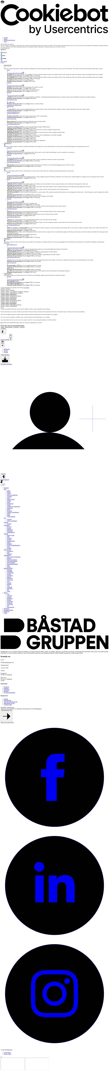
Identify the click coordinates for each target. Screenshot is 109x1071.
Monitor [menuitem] (9, 600)
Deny (2, 327)
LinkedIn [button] (9, 83)
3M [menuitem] (8, 605)
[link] (8, 490)
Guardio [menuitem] (9, 597)
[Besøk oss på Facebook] (54, 830)
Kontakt (6, 352)
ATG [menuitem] (8, 594)
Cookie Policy (7, 1052)
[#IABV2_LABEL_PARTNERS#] (8, 303)
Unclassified (7, 273)
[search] (1, 485)
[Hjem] (2, 482)
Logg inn (3, 474)
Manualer (6, 691)
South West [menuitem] (10, 601)
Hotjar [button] (8, 180)
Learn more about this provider (15, 73)
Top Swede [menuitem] (10, 604)
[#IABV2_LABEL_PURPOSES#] (8, 294)
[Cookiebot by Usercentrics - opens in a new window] (54, 35)
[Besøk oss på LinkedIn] (54, 939)
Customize (16, 327)
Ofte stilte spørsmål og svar (10, 701)
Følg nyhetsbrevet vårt (6, 710)
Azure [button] (8, 70)
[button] (57, 106)
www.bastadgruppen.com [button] (13, 125)
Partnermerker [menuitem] (10, 607)
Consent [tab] (6, 37)
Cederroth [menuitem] (9, 595)
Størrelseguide (7, 700)
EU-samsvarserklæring (9, 692)
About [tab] (5, 41)
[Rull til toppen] (1, 1057)
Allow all (22, 327)
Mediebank (6, 349)
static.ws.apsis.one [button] (11, 119)
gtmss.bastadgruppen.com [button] (13, 217)
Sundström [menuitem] (9, 603)
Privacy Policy (7, 1054)
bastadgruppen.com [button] (12, 100)
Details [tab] (5, 39)
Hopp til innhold (5, 339)
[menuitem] (6, 488)
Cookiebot (26, 287)
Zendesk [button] (9, 93)
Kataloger (6, 688)
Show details (4, 61)
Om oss (6, 350)
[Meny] (3, 484)
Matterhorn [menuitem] (10, 598)
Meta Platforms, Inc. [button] (12, 245)
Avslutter (3, 328)
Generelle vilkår (8, 704)
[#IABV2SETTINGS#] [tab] (9, 40)
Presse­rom (6, 687)
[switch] (1, 54)
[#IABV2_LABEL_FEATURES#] (8, 299)
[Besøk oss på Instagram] (54, 1047)
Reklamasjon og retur (9, 703)
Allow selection (8, 327)
